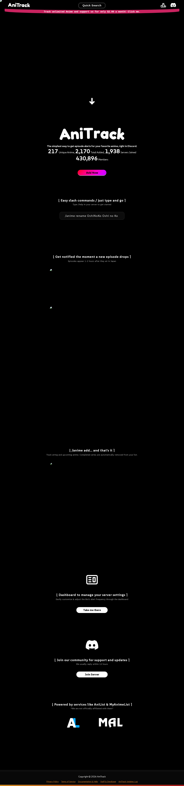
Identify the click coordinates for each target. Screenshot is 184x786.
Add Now (92, 172)
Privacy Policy (52, 781)
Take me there (92, 610)
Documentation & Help (88, 781)
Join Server (92, 674)
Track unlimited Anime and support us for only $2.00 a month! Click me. (92, 11)
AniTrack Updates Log (128, 781)
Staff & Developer (108, 781)
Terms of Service (68, 781)
